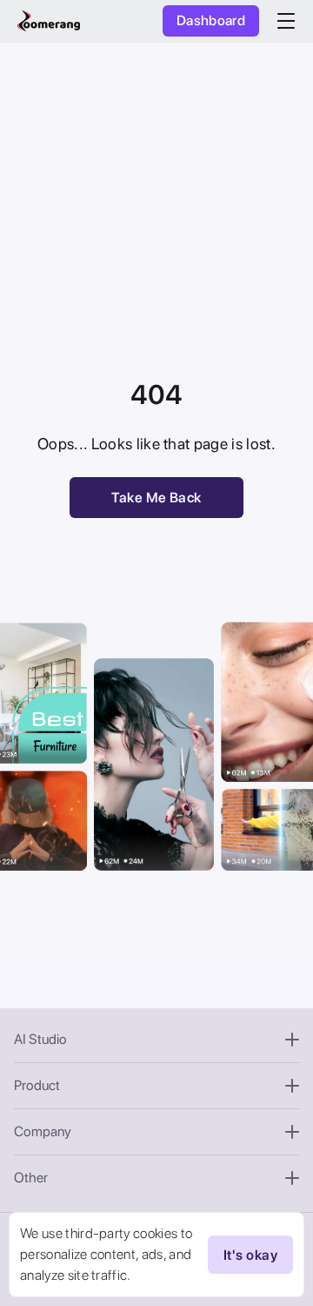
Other (31, 1177)
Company (42, 1131)
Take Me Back (156, 497)
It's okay (250, 1255)
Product (37, 1085)
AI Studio (40, 1039)
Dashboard (210, 20)
